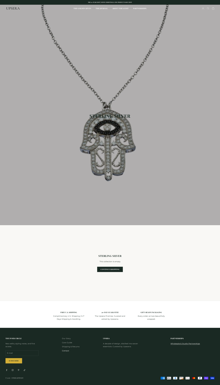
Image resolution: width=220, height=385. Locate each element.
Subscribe (14, 361)
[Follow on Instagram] (12, 370)
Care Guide (67, 342)
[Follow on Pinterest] (18, 370)
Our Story (66, 338)
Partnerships (139, 8)
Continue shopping (110, 269)
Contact (65, 351)
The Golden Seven (82, 8)
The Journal (102, 8)
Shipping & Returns (70, 347)
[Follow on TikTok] (24, 370)
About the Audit (120, 8)
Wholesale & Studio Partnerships (185, 344)
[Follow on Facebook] (7, 370)
